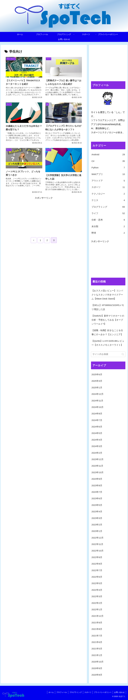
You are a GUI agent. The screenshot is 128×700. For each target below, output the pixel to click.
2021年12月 (98, 616)
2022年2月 (97, 603)
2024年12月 (98, 394)
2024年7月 (97, 420)
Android (108, 154)
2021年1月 (97, 655)
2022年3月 (97, 596)
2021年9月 (97, 622)
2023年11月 (97, 466)
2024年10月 (98, 407)
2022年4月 (97, 590)
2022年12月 (98, 537)
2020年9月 (97, 668)
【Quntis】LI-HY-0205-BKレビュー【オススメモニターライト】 (108, 343)
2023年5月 (97, 505)
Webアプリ (108, 174)
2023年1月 (97, 531)
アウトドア (108, 180)
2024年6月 (97, 426)
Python (108, 167)
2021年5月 (97, 648)
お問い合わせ (119, 692)
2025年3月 (97, 381)
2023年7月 (97, 492)
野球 (108, 233)
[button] (123, 354)
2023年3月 (97, 518)
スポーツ (108, 187)
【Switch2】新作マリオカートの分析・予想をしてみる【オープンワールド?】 (108, 320)
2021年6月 (97, 642)
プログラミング (108, 207)
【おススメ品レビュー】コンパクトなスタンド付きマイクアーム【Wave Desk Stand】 (107, 294)
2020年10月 (98, 661)
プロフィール (61, 692)
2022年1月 (97, 609)
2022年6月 (97, 577)
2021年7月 (97, 635)
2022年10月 (98, 550)
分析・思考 (108, 220)
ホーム (51, 692)
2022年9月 (97, 557)
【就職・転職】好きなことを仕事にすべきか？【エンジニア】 (107, 332)
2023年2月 (97, 524)
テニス (108, 200)
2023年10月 (98, 472)
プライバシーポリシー (103, 692)
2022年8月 (97, 564)
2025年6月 (97, 374)
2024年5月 (97, 433)
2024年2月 (97, 453)
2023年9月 (97, 479)
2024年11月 (97, 400)
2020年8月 (97, 675)
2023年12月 (98, 459)
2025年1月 (97, 387)
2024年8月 (97, 413)
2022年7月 (97, 570)
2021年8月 (97, 629)
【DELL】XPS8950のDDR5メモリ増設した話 (108, 307)
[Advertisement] (24, 215)
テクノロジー (108, 194)
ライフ (108, 213)
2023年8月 (97, 485)
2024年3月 (97, 446)
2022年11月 (97, 544)
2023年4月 (97, 511)
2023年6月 (97, 498)
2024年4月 (97, 440)
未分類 (108, 226)
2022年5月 (97, 583)
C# (108, 161)
